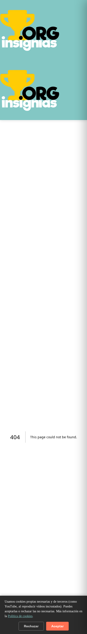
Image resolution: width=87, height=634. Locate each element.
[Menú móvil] (86, 61)
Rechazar (31, 626)
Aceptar (57, 626)
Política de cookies (20, 616)
